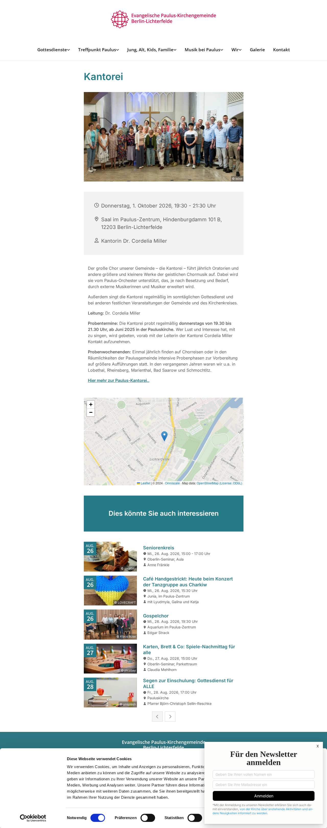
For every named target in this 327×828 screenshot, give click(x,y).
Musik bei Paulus (202, 50)
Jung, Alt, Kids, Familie (150, 50)
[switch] (148, 818)
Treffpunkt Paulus (97, 50)
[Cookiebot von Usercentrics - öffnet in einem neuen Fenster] (33, 818)
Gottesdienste (52, 50)
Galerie (257, 50)
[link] (53, 49)
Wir (235, 50)
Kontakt (281, 50)
